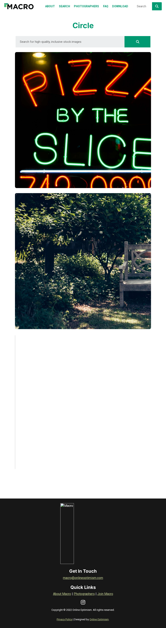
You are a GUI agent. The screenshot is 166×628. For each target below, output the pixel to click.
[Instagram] (83, 602)
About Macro (62, 594)
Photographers (84, 594)
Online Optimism (99, 619)
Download (36, 180)
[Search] (157, 6)
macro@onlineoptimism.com (83, 578)
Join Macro (105, 594)
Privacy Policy (64, 619)
